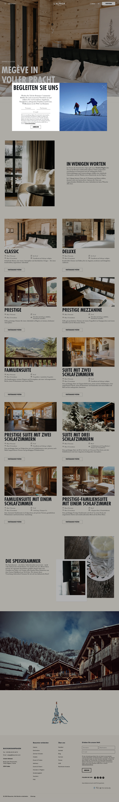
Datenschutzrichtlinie (30, 123)
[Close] (104, 87)
